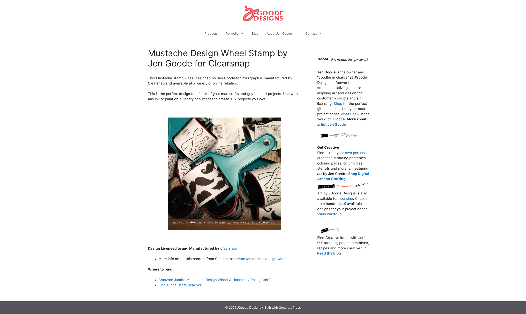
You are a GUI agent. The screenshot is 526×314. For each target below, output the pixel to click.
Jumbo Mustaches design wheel (260, 259)
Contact (311, 33)
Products (211, 33)
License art (334, 109)
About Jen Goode (279, 33)
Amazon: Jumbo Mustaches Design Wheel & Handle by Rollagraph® (214, 280)
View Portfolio (329, 214)
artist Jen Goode (331, 124)
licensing (346, 198)
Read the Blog (329, 253)
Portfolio (232, 33)
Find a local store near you (180, 285)
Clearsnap (228, 248)
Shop (338, 104)
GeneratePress (290, 307)
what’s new (350, 114)
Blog (255, 33)
